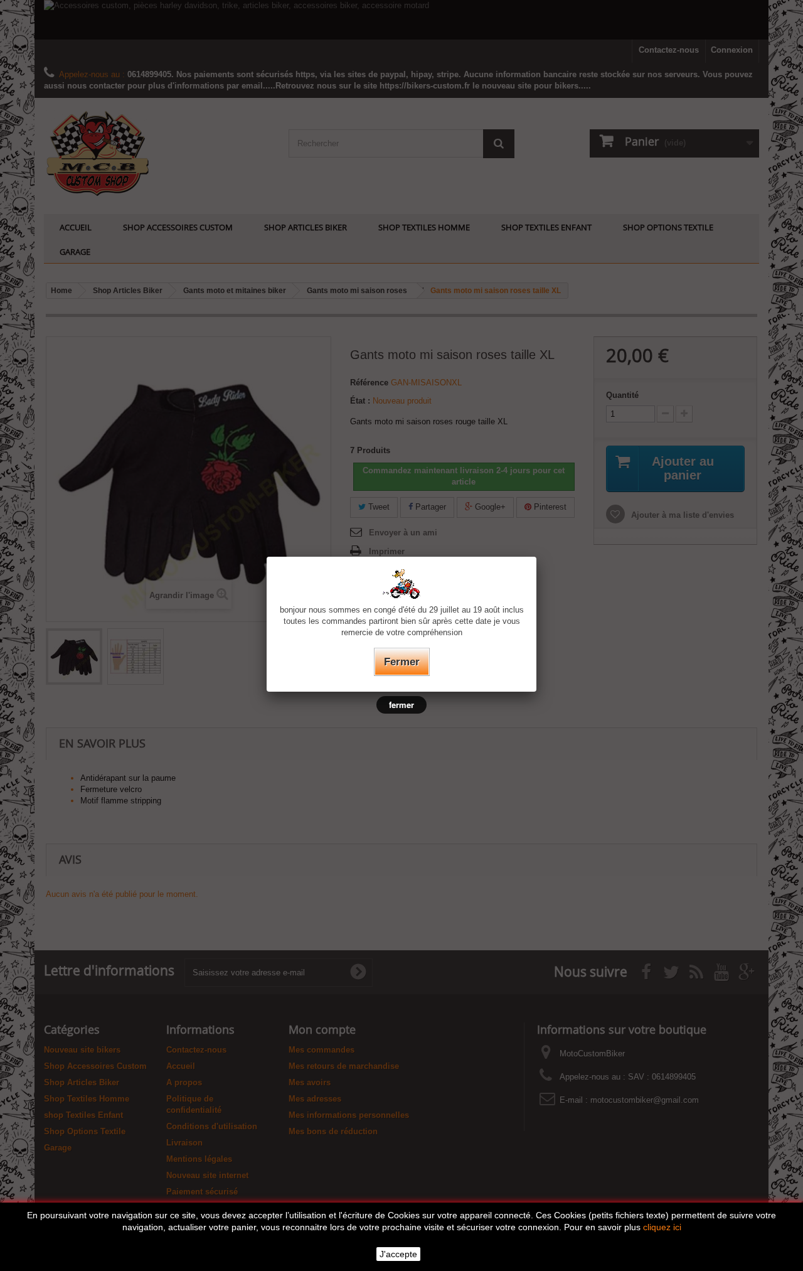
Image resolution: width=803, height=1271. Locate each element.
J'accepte (398, 1254)
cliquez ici (662, 1227)
